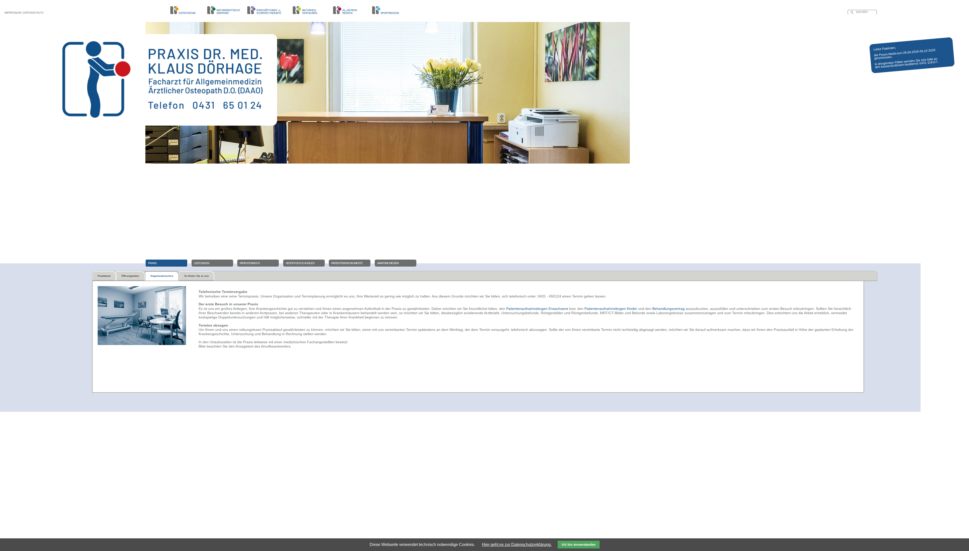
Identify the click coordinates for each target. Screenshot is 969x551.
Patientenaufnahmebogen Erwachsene (537, 309)
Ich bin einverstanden (579, 544)
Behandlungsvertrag (668, 309)
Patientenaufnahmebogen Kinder (610, 309)
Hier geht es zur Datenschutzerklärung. (517, 544)
